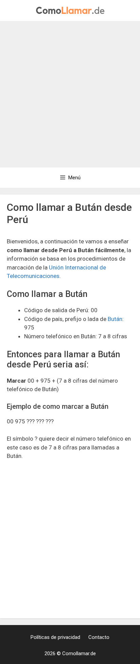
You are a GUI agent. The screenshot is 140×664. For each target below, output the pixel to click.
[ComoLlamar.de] (70, 9)
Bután (115, 319)
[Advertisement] (70, 94)
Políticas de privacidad (55, 637)
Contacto (98, 637)
